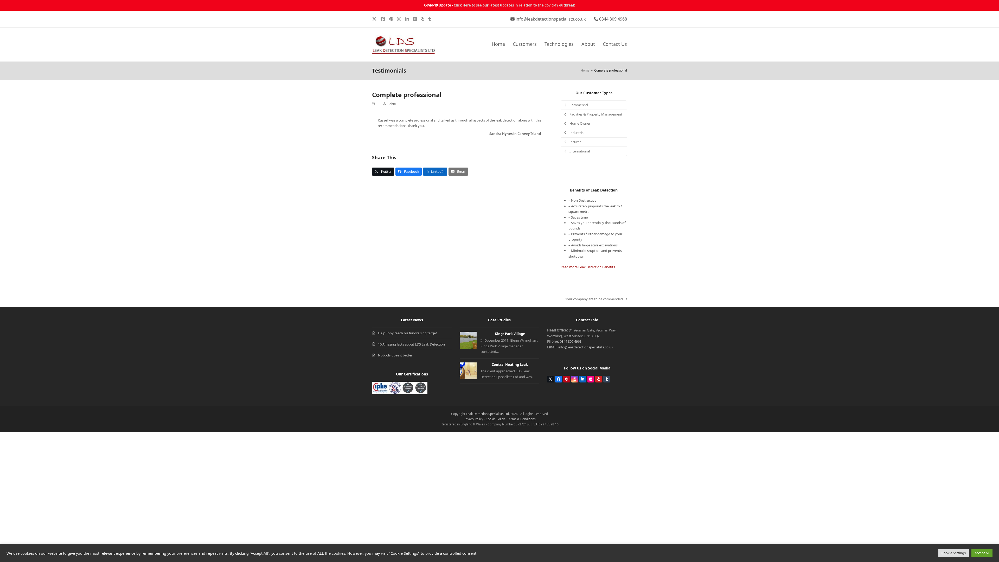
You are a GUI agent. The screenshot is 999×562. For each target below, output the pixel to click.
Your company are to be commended (594, 299)
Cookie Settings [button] (954, 553)
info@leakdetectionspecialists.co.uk (551, 19)
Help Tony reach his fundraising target (407, 333)
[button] (383, 172)
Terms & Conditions (521, 419)
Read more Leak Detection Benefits (588, 267)
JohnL (392, 104)
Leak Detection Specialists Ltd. (488, 414)
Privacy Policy (473, 419)
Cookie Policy (495, 419)
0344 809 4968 (613, 19)
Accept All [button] (982, 553)
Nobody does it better (395, 355)
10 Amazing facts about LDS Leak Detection (411, 344)
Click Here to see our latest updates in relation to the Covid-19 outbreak (514, 5)
